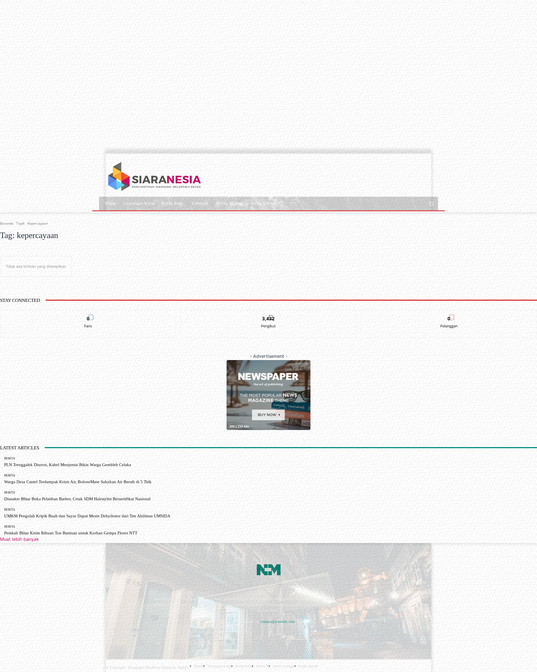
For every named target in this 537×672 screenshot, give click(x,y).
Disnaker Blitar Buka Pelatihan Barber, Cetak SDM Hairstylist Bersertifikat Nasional (77, 499)
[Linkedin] (140, 635)
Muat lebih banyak (19, 539)
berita (9, 458)
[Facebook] (111, 635)
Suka (88, 314)
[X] (185, 635)
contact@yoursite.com (278, 621)
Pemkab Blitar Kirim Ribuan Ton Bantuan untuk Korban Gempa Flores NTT (70, 533)
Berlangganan (449, 314)
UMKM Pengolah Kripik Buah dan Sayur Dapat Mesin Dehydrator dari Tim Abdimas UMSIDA (87, 516)
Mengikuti (268, 314)
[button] (431, 203)
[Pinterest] (155, 635)
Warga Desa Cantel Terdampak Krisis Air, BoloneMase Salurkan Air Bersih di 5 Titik (78, 482)
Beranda (6, 223)
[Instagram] (126, 635)
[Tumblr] (170, 635)
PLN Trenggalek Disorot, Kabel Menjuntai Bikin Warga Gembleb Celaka (67, 464)
